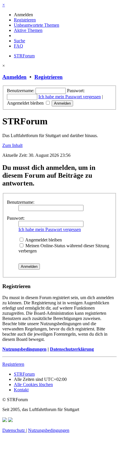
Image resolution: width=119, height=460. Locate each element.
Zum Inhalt (12, 145)
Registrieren (48, 77)
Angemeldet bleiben (26, 103)
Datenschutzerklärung (72, 349)
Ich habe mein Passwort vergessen (69, 96)
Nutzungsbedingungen (24, 349)
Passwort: (16, 218)
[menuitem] (23, 14)
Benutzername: (20, 202)
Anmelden (14, 77)
